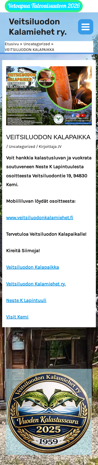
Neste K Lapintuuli (26, 300)
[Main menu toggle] (85, 27)
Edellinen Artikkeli (49, 337)
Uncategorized (22, 146)
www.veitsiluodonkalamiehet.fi (39, 217)
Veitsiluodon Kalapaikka (32, 267)
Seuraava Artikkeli (49, 349)
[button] (44, 6)
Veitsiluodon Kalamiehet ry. (38, 27)
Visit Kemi (17, 317)
